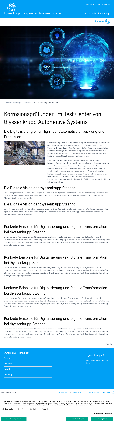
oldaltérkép (8, 375)
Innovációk (8, 364)
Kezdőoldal (90, 4)
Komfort (21, 409)
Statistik (33, 409)
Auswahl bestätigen (77, 419)
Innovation (27, 103)
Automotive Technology (12, 103)
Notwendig (9, 409)
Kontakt (97, 4)
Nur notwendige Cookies (14, 419)
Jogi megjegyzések (92, 392)
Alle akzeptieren (102, 419)
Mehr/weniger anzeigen (102, 413)
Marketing (46, 409)
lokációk (7, 369)
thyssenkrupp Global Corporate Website (97, 361)
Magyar (105, 4)
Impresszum (76, 392)
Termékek (7, 358)
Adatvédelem (63, 392)
